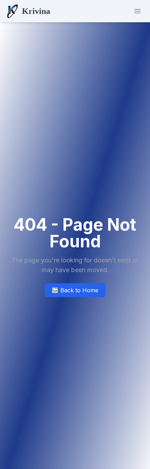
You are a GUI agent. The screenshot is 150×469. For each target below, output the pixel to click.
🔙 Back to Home (75, 290)
